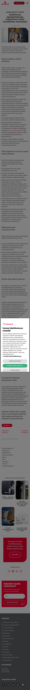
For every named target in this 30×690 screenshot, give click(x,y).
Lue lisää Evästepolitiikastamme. (12, 356)
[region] (15, 345)
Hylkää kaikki (15, 370)
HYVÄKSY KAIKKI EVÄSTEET (15, 365)
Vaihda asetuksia (15, 361)
